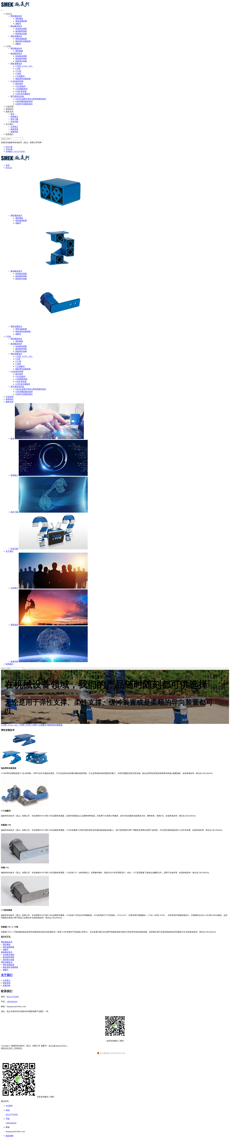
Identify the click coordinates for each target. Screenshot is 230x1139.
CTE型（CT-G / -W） (24, 66)
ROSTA (9, 14)
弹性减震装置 (21, 21)
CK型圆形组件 (21, 89)
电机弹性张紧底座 (23, 41)
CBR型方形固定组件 (24, 104)
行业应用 (9, 106)
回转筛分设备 (21, 34)
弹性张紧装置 (21, 39)
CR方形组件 (20, 86)
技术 (12, 114)
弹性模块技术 (16, 16)
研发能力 (14, 117)
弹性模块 (19, 19)
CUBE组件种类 (17, 81)
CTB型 (18, 74)
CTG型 (18, 71)
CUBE (8, 46)
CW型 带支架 (21, 91)
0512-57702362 (13, 997)
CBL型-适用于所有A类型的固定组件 (30, 99)
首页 (8, 165)
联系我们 (9, 134)
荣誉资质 (14, 129)
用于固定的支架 (17, 96)
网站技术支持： (7, 1048)
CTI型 (17, 69)
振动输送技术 (16, 26)
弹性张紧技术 (16, 36)
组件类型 (19, 84)
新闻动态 (9, 109)
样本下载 (14, 119)
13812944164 (12, 1002)
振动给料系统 (21, 31)
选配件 (18, 24)
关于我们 (9, 124)
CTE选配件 (20, 76)
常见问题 (14, 122)
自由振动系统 (21, 29)
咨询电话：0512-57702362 (15, 151)
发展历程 (14, 132)
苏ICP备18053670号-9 (58, 1046)
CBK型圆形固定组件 (24, 101)
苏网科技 (18, 1048)
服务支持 (9, 111)
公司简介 (14, 127)
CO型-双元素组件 (22, 94)
